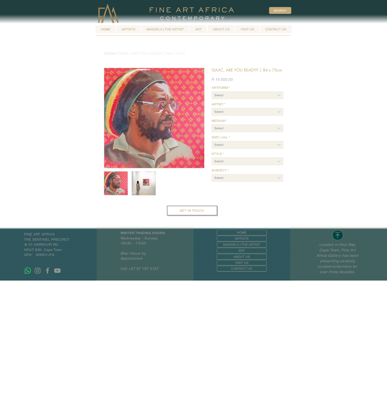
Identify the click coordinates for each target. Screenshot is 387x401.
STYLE (218, 154)
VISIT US (242, 263)
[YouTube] (57, 271)
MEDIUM (219, 121)
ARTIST (218, 104)
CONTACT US (241, 268)
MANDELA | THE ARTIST (241, 245)
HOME (242, 232)
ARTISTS (242, 238)
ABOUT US (241, 257)
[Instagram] (38, 271)
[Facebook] (47, 271)
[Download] (337, 235)
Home (109, 53)
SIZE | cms (221, 137)
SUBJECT (220, 170)
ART (241, 251)
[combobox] (247, 95)
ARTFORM (221, 88)
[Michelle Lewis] (28, 271)
